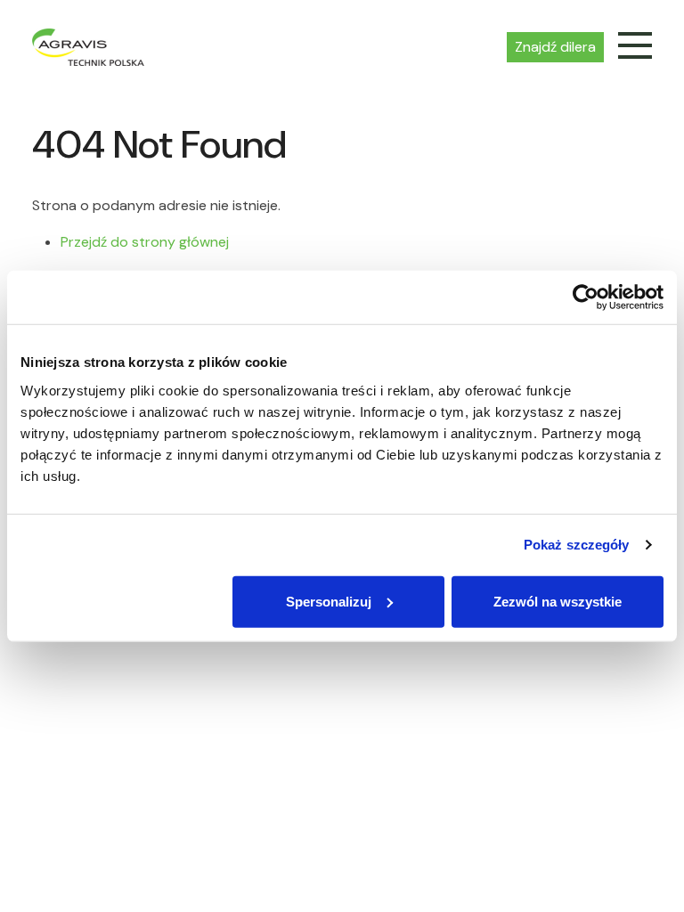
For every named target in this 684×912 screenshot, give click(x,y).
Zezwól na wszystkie (557, 600)
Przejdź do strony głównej (145, 241)
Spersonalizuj (328, 600)
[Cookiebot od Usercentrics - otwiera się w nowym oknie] (586, 297)
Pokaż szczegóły (577, 544)
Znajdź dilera (555, 46)
